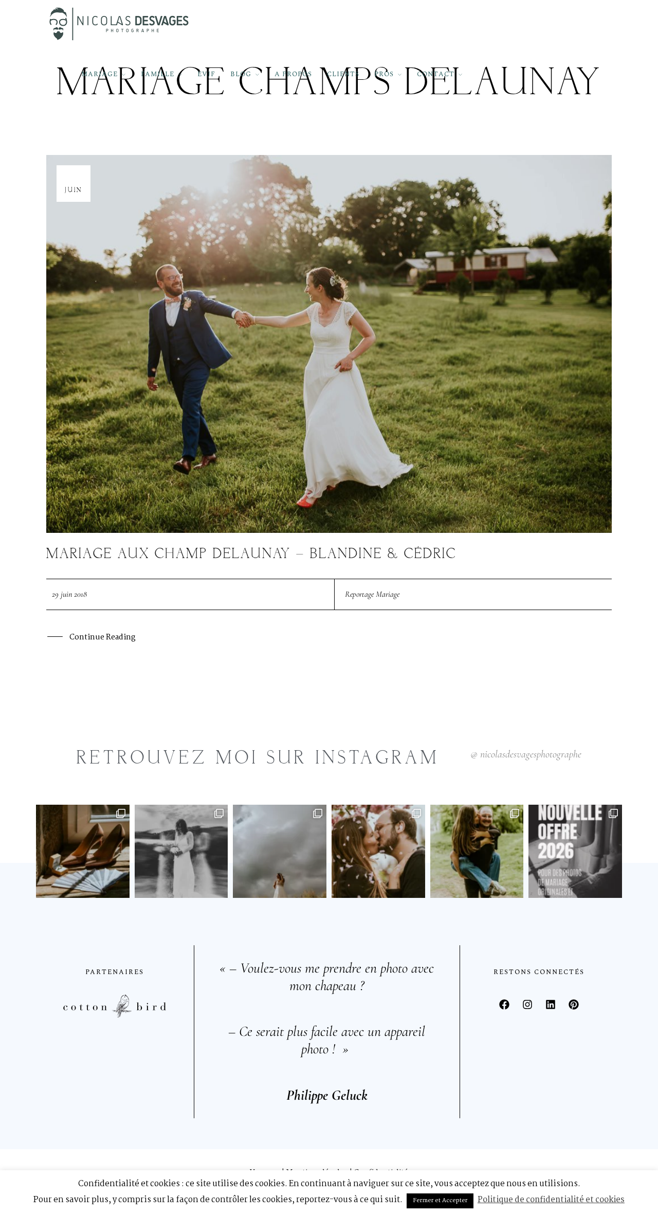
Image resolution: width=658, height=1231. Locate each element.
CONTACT (435, 74)
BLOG (240, 74)
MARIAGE (99, 74)
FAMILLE (157, 74)
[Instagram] (527, 1004)
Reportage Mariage (372, 594)
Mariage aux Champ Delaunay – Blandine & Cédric (251, 554)
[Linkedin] (550, 1004)
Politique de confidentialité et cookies (551, 1199)
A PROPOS (293, 74)
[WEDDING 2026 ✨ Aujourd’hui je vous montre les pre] (83, 851)
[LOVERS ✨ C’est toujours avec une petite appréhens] (477, 851)
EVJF (206, 74)
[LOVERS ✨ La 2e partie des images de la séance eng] (378, 851)
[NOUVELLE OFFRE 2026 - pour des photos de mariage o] (575, 851)
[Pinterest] (573, 1004)
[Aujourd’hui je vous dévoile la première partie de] (279, 851)
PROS (384, 74)
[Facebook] (504, 1004)
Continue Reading (102, 637)
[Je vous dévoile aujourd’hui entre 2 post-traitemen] (181, 851)
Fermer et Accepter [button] (440, 1200)
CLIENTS (343, 74)
